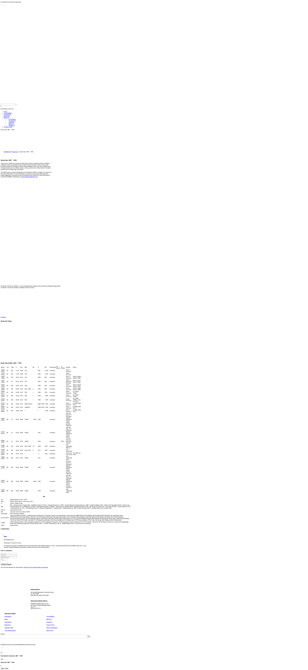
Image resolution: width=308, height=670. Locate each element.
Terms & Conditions (51, 627)
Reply (5, 536)
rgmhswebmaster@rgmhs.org (29, 177)
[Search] (88, 636)
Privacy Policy (50, 625)
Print (7, 668)
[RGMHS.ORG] (44, 94)
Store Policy (49, 630)
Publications (7, 114)
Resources (7, 116)
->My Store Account (10, 630)
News (6, 619)
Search (2, 634)
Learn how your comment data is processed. (35, 567)
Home (5, 111)
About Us (6, 118)
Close (2, 668)
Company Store (8, 127)
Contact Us (12, 125)
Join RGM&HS (8, 113)
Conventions (7, 622)
